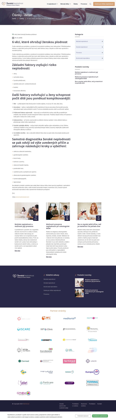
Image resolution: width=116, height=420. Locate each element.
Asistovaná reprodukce (83, 58)
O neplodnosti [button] (51, 4)
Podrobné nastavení (83, 416)
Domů (14, 18)
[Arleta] (92, 350)
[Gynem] (23, 393)
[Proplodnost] (69, 382)
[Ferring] (92, 382)
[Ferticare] (46, 383)
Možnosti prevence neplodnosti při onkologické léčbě (86, 77)
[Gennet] (46, 340)
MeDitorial (26, 404)
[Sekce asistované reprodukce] (69, 329)
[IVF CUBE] (23, 318)
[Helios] (69, 340)
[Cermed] (23, 361)
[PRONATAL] (92, 329)
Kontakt (99, 404)
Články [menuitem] (76, 4)
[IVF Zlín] (23, 350)
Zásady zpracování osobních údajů (63, 406)
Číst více (17, 251)
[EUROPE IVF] (92, 372)
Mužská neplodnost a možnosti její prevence (86, 73)
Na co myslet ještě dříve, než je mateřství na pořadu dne (88, 82)
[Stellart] (23, 382)
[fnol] (46, 361)
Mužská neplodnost (82, 41)
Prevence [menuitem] (84, 4)
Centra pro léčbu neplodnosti (104, 4)
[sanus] (92, 340)
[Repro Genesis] (46, 350)
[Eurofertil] (69, 350)
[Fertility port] (23, 339)
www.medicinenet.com (22, 197)
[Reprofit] (92, 318)
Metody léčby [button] (64, 4)
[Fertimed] (69, 361)
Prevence (79, 52)
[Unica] (92, 361)
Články (21, 18)
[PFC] (46, 318)
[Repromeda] (46, 372)
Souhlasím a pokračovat (100, 416)
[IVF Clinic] (46, 329)
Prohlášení (92, 404)
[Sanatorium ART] (69, 371)
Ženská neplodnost (81, 47)
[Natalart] (24, 371)
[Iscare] (23, 329)
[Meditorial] (69, 318)
